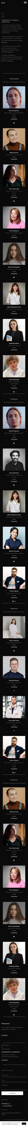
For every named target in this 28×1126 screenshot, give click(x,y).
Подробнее (14, 119)
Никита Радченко (14, 110)
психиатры (4, 42)
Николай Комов (14, 473)
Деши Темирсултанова (14, 307)
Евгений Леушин (14, 680)
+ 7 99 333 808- (5, 1106)
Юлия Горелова (14, 640)
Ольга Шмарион (14, 231)
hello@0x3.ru (5, 1103)
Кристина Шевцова (14, 926)
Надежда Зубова (14, 343)
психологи (5, 30)
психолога (10, 52)
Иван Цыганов (14, 152)
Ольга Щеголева (14, 189)
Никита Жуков (14, 591)
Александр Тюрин (14, 720)
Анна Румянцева (14, 379)
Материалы (5, 1023)
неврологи (10, 61)
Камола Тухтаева (14, 551)
